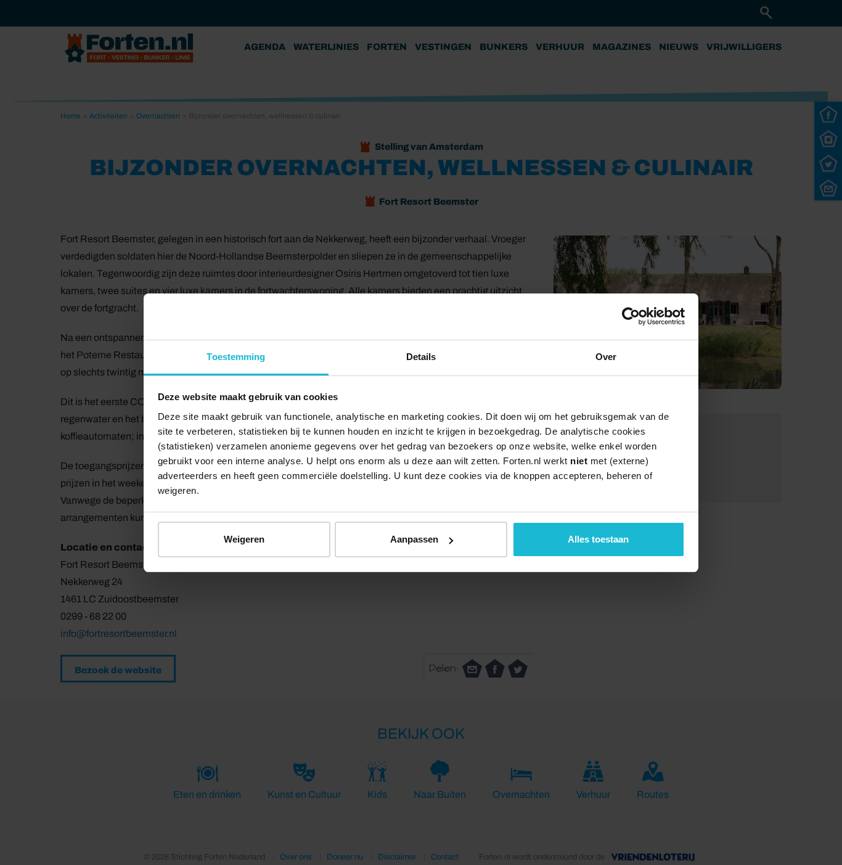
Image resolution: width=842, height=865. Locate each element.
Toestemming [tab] (235, 356)
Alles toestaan (598, 539)
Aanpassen (414, 539)
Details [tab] (421, 356)
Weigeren (244, 539)
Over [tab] (605, 356)
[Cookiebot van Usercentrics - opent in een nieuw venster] (631, 316)
